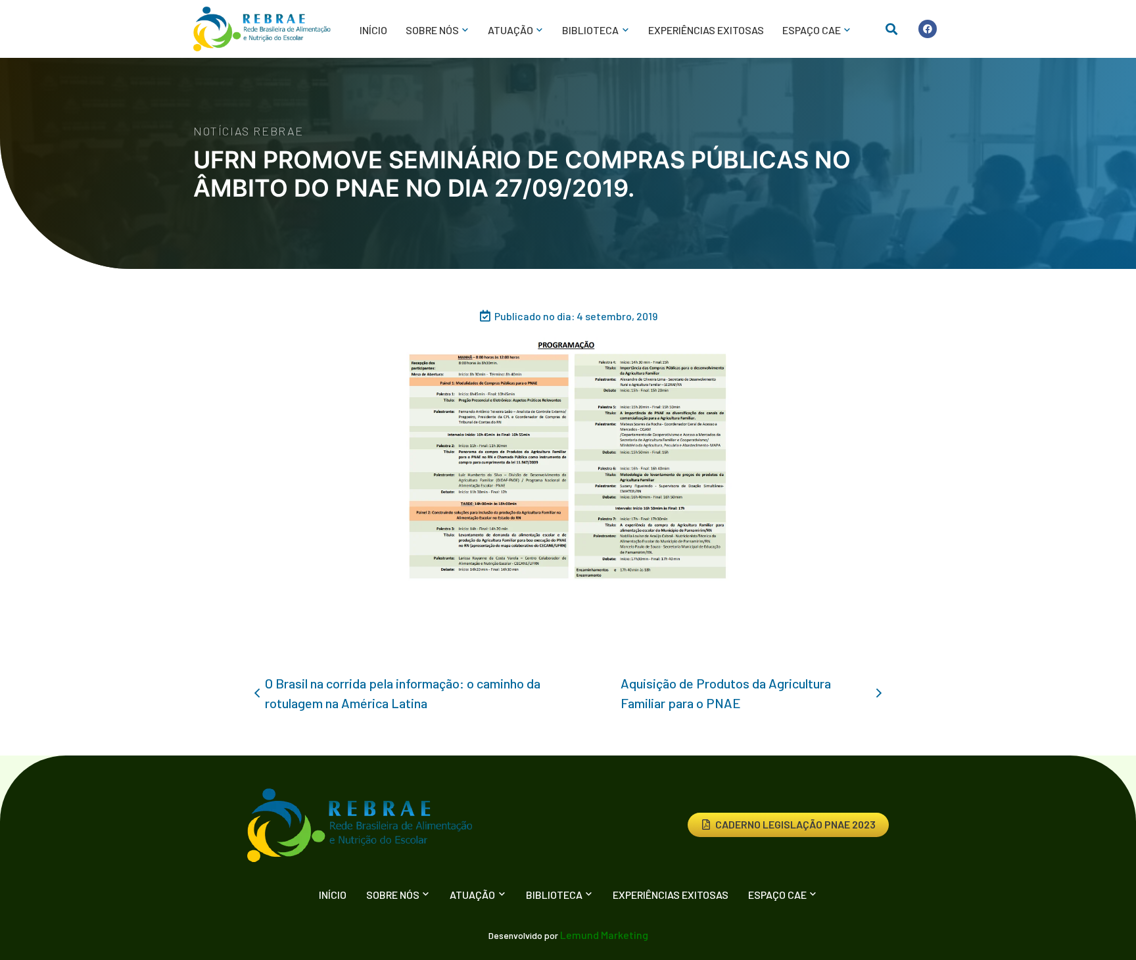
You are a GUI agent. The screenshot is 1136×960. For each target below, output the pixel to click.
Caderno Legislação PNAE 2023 (795, 824)
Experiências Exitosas (706, 30)
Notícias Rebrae (248, 131)
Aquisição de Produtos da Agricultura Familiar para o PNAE (726, 693)
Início (373, 30)
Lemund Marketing (604, 934)
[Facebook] (927, 29)
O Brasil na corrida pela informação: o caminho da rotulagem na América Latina (402, 693)
